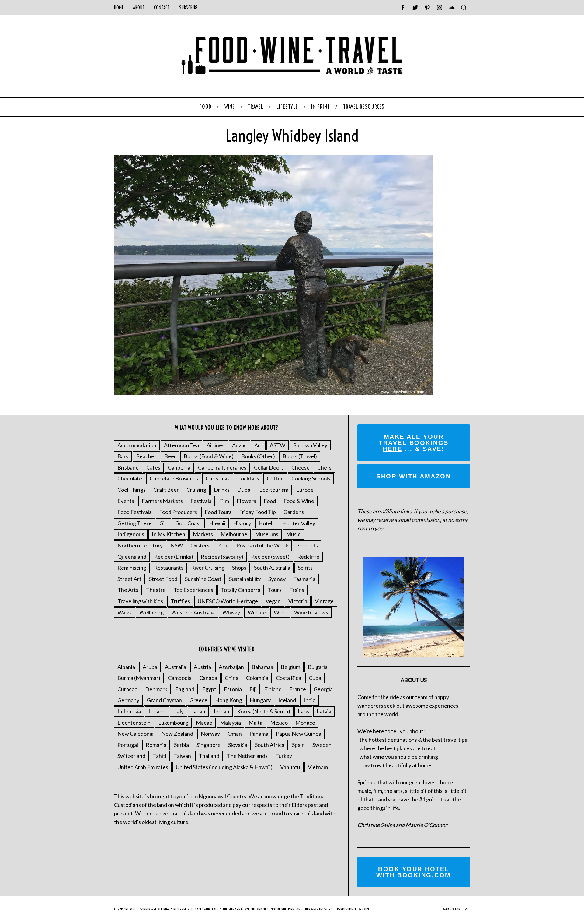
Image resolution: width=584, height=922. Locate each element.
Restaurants (168, 567)
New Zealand (177, 733)
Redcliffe (308, 556)
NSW (176, 545)
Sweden (322, 744)
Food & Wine (298, 501)
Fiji (252, 689)
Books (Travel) (300, 456)
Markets (203, 534)
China (231, 677)
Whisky (231, 612)
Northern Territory (140, 545)
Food (270, 501)
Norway (210, 733)
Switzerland (131, 755)
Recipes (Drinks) (173, 556)
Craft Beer (166, 489)
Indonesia (129, 711)
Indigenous (130, 534)
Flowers (246, 501)
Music (293, 534)
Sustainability (245, 578)
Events (125, 501)
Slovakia (237, 744)
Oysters (200, 545)
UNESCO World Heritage (228, 601)
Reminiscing (131, 567)
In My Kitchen (168, 534)
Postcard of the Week (262, 545)
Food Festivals (134, 512)
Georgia (323, 689)
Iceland (287, 700)
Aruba (150, 666)
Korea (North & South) (263, 711)
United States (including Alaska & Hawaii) (224, 767)
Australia (175, 666)
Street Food (163, 578)
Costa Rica (288, 677)
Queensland (131, 556)
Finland (273, 689)
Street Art (129, 578)
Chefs (324, 467)
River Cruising (207, 567)
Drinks (222, 489)
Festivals (200, 501)
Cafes (153, 467)
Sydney (277, 578)
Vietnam (318, 767)
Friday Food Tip (257, 512)
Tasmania (304, 578)
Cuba (315, 677)
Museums (266, 534)
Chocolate (129, 478)
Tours (275, 589)
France (297, 689)
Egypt (209, 689)
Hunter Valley (298, 523)
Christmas (218, 478)
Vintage (324, 601)
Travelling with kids (140, 601)
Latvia (324, 711)
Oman (235, 733)
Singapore (208, 744)
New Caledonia (135, 733)
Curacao (127, 689)
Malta (255, 722)
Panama (258, 733)
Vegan (273, 601)
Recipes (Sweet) (270, 556)
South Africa (269, 744)
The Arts (127, 589)
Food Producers (178, 512)
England (184, 689)
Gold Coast (188, 523)
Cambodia (180, 677)
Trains (296, 589)
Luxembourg (173, 722)
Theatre (156, 589)
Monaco (305, 722)
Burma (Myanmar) (138, 677)
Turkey (283, 755)
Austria (202, 666)
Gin (163, 523)
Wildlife (257, 612)
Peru (223, 545)
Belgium (290, 666)
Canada (208, 677)
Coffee (275, 478)
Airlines (215, 445)
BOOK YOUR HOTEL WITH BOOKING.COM (413, 872)
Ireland (156, 711)
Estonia (233, 689)
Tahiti (159, 755)
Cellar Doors (269, 467)
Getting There (134, 523)
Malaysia (230, 722)
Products (307, 545)
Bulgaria (318, 666)
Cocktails (248, 478)
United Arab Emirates (142, 767)
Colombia (257, 677)
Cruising (196, 489)
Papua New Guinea (298, 733)
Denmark (156, 689)
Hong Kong (228, 700)
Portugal (127, 744)
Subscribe (188, 7)
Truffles (180, 601)
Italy (178, 711)
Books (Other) (258, 456)
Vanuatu (290, 767)
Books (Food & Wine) (209, 456)
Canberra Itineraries (222, 467)
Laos (303, 711)
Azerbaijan (231, 666)
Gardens (293, 512)
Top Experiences (193, 589)
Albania (126, 666)
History (242, 523)
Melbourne (234, 534)
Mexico (279, 722)
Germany (128, 700)
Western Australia (193, 612)
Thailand (209, 755)
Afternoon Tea (181, 445)
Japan (198, 711)
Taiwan (182, 755)
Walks (124, 612)
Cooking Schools (310, 478)
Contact (162, 7)
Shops (239, 567)
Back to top (451, 909)
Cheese (300, 467)
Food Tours (218, 512)
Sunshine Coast (203, 578)
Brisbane (128, 467)
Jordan (221, 711)
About (139, 7)
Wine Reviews (311, 612)
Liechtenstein (134, 722)
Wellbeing (151, 612)
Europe (305, 489)
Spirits (305, 567)
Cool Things (131, 489)
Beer (170, 456)
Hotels (267, 523)
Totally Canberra (240, 589)
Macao (204, 722)
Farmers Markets (162, 501)
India (309, 700)
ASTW (277, 445)
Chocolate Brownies (174, 478)
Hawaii (217, 523)
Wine (280, 612)
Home (119, 7)
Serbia (181, 744)
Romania (156, 744)
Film (224, 501)
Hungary (260, 700)
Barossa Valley (310, 445)
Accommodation (136, 445)
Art (258, 445)
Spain (298, 744)
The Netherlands (247, 755)
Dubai (244, 489)
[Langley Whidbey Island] (273, 392)
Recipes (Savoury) (222, 556)
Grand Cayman (164, 700)
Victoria (297, 601)
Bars (122, 456)
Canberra (179, 467)
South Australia (272, 567)
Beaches (146, 456)
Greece (198, 700)
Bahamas (262, 666)
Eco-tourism (273, 489)
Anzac (239, 445)
